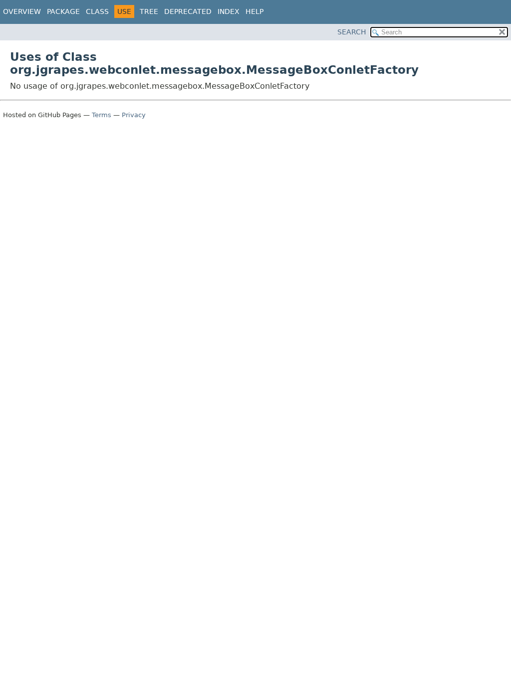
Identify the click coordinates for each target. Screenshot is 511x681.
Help (254, 11)
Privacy (134, 115)
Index (229, 11)
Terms (101, 115)
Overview (22, 11)
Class (97, 11)
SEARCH (351, 32)
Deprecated (188, 11)
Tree (149, 11)
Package (63, 11)
